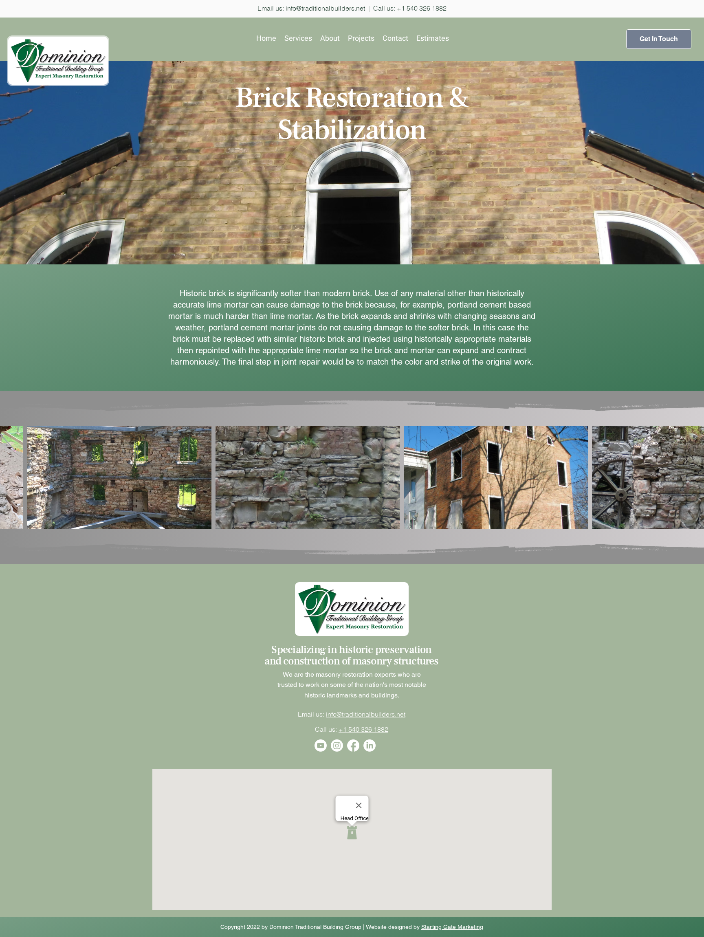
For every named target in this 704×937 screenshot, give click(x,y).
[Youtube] (321, 745)
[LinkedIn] (369, 745)
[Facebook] (353, 745)
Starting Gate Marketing (452, 927)
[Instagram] (337, 745)
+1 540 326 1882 (363, 729)
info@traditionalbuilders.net (325, 8)
